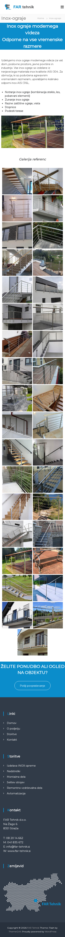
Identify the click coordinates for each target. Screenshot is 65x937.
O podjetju (13, 728)
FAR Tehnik (33, 927)
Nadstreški (13, 771)
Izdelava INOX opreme (21, 765)
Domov (11, 723)
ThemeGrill (15, 931)
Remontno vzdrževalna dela (24, 788)
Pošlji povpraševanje (32, 685)
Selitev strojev (16, 782)
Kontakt (12, 739)
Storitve (12, 734)
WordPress (50, 931)
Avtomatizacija (16, 793)
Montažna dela (16, 776)
